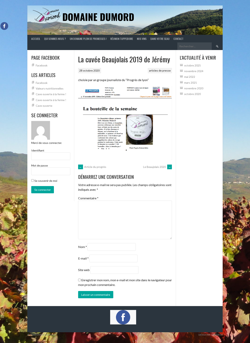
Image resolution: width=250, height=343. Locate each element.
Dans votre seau (160, 39)
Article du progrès (92, 166)
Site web (84, 270)
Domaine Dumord (98, 17)
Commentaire (88, 198)
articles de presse (160, 70)
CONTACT (178, 39)
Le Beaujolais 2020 (157, 166)
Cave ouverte (44, 105)
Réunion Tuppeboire (121, 39)
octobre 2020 (192, 94)
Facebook (41, 65)
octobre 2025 (192, 65)
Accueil (35, 39)
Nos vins (141, 39)
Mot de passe (39, 165)
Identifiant (37, 150)
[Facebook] (4, 26)
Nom (82, 247)
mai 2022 (189, 76)
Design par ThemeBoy (210, 334)
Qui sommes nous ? (55, 39)
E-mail (83, 258)
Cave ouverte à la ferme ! (51, 94)
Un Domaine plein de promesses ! (88, 39)
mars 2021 (190, 82)
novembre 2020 (193, 88)
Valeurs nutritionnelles (49, 88)
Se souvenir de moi (45, 180)
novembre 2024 (193, 71)
